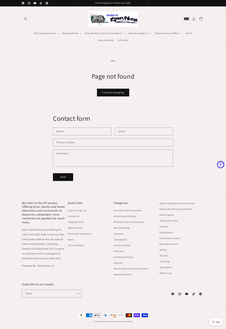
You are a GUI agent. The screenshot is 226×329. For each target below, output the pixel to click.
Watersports (166, 267)
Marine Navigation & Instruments (177, 203)
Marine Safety (166, 214)
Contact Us (74, 216)
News (70, 239)
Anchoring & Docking (125, 216)
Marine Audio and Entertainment (131, 268)
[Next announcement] (148, 3)
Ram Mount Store (168, 243)
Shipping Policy (76, 221)
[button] (25, 18)
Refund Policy (75, 227)
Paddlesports (166, 232)
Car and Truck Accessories (127, 210)
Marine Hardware (123, 274)
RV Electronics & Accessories (129, 221)
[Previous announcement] (77, 3)
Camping (118, 233)
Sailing (163, 249)
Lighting (118, 262)
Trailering (164, 261)
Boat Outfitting (122, 227)
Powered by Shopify (124, 321)
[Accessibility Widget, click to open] (220, 164)
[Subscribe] (77, 293)
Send (63, 176)
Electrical (119, 251)
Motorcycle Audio (168, 220)
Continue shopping (113, 92)
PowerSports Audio (169, 238)
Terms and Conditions (79, 233)
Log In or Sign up (77, 210)
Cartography (120, 239)
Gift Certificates (76, 245)
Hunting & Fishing (123, 257)
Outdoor (164, 226)
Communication (122, 245)
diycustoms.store (107, 321)
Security (163, 255)
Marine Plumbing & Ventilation (175, 209)
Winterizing (165, 273)
